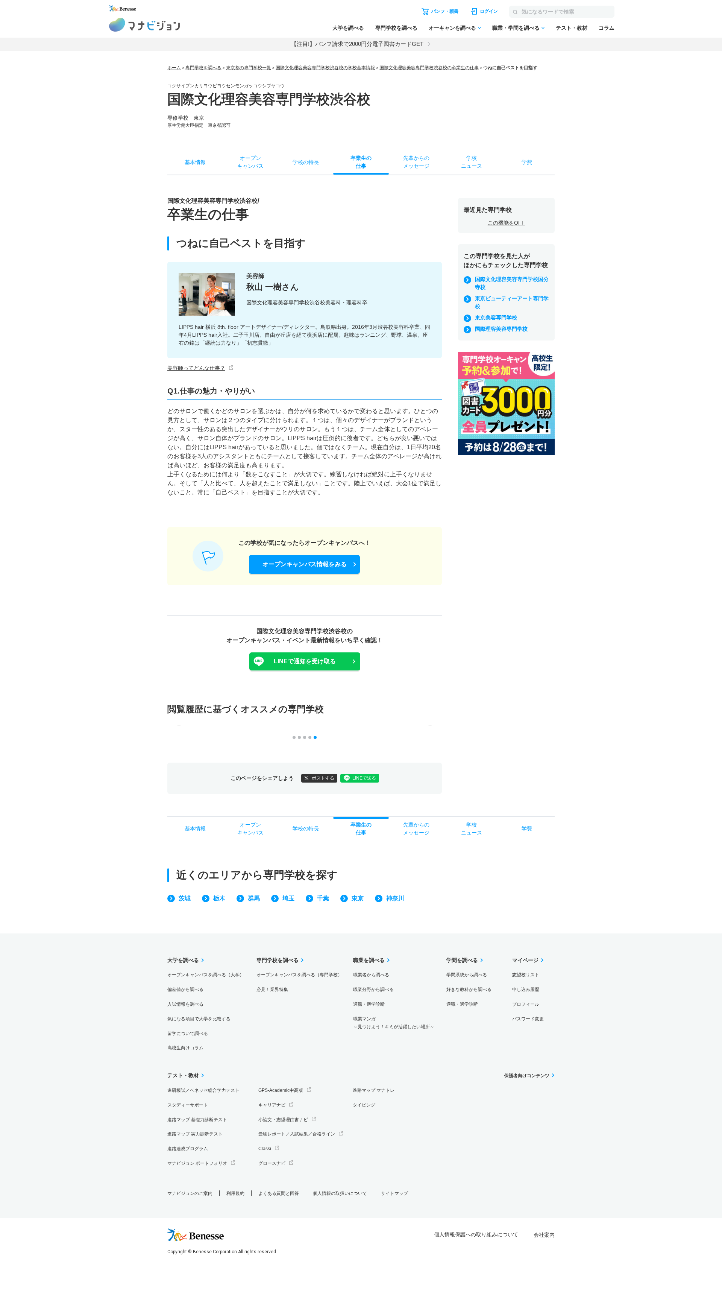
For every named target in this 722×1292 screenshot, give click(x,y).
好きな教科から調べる (468, 989)
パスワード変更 (528, 1018)
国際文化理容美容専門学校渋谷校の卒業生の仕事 (429, 67)
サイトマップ (394, 1193)
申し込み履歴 (525, 989)
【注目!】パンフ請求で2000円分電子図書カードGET (357, 44)
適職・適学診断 (369, 1004)
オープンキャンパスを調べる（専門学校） (299, 974)
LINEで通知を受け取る (305, 661)
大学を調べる (348, 28)
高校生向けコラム (185, 1047)
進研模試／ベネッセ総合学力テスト (203, 1090)
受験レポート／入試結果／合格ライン (296, 1134)
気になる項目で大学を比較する (199, 1018)
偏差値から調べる (185, 989)
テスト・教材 (571, 28)
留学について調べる (187, 1033)
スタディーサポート (187, 1105)
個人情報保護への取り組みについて (476, 1234)
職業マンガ (393, 1022)
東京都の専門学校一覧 (248, 67)
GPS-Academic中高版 (280, 1090)
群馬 (254, 898)
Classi (264, 1148)
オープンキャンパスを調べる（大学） (205, 974)
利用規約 (235, 1193)
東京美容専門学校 (496, 318)
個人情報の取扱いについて (340, 1193)
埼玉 (288, 898)
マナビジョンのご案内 (189, 1193)
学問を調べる (462, 960)
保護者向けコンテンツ (526, 1075)
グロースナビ (271, 1163)
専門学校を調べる (396, 28)
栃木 (219, 898)
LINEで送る (364, 778)
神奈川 (395, 898)
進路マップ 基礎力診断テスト (197, 1119)
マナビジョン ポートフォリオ (197, 1163)
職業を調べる (369, 960)
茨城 (185, 898)
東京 (358, 898)
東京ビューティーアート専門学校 (512, 302)
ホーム (174, 67)
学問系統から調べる (466, 974)
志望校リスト (525, 974)
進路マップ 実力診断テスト (195, 1134)
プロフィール (525, 1004)
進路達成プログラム (187, 1148)
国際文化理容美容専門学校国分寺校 (512, 283)
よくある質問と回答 (278, 1193)
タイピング (364, 1105)
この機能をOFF (506, 223)
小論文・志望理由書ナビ (283, 1119)
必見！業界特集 (272, 989)
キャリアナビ (271, 1105)
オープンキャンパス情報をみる (304, 564)
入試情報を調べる (185, 1004)
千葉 (323, 898)
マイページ (525, 960)
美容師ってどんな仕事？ (196, 368)
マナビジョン (144, 25)
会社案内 (544, 1235)
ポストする (323, 778)
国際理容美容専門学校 (501, 329)
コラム (606, 28)
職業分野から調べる (373, 989)
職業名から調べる (371, 974)
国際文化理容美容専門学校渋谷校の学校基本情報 (325, 67)
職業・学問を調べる (516, 28)
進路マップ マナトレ (373, 1090)
